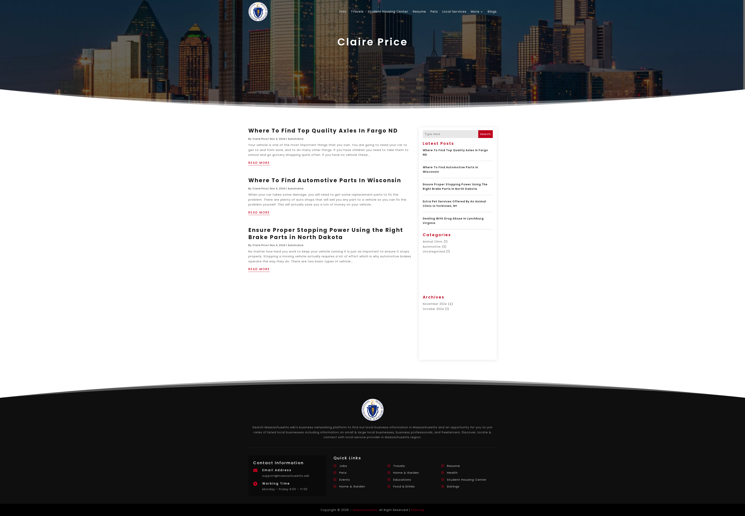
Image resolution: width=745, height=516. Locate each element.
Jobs (343, 11)
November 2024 (435, 304)
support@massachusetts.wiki (285, 476)
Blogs (492, 11)
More (475, 11)
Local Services (454, 11)
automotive (295, 138)
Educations (402, 480)
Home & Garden (406, 473)
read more (259, 163)
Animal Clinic (433, 242)
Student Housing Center (388, 11)
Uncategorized (434, 251)
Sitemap (417, 510)
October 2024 (433, 309)
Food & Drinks (404, 486)
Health (452, 473)
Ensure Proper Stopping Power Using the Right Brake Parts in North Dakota (325, 233)
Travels (357, 11)
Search (485, 134)
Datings (453, 486)
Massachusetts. (365, 510)
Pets (434, 11)
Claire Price (260, 138)
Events (344, 480)
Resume (419, 11)
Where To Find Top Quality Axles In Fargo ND (323, 130)
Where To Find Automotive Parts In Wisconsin (324, 180)
